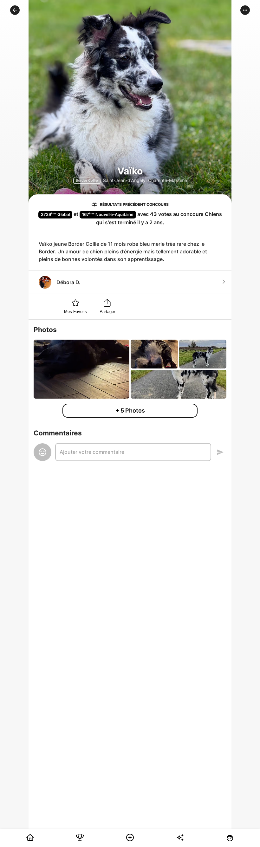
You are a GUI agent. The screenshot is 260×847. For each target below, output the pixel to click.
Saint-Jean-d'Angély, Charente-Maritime (145, 180)
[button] (15, 10)
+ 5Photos (130, 410)
